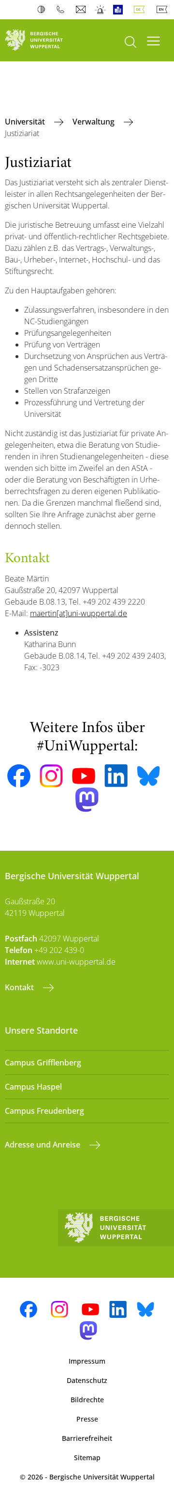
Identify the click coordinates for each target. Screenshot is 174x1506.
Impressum (87, 1361)
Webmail (82, 9)
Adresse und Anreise (43, 1144)
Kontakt (20, 987)
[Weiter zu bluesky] (148, 776)
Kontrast (43, 9)
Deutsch (141, 9)
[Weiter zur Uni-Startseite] (43, 40)
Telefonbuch (63, 9)
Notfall (101, 9)
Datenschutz (87, 1380)
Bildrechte (87, 1399)
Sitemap (87, 1457)
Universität (26, 121)
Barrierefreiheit (87, 1438)
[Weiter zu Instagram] (51, 776)
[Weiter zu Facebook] (18, 776)
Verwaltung (94, 121)
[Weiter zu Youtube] (83, 776)
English (164, 9)
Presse (87, 1418)
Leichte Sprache (120, 9)
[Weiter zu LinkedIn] (116, 775)
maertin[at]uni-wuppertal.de (78, 613)
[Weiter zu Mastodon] (87, 800)
